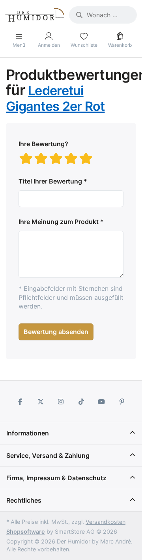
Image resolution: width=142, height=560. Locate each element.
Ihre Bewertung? (43, 144)
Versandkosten (105, 521)
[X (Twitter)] (40, 401)
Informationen (27, 433)
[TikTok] (81, 401)
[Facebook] (20, 401)
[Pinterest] (122, 401)
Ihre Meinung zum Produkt (59, 222)
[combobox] (103, 15)
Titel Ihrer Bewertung (50, 181)
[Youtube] (101, 401)
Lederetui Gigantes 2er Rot (55, 98)
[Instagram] (60, 401)
